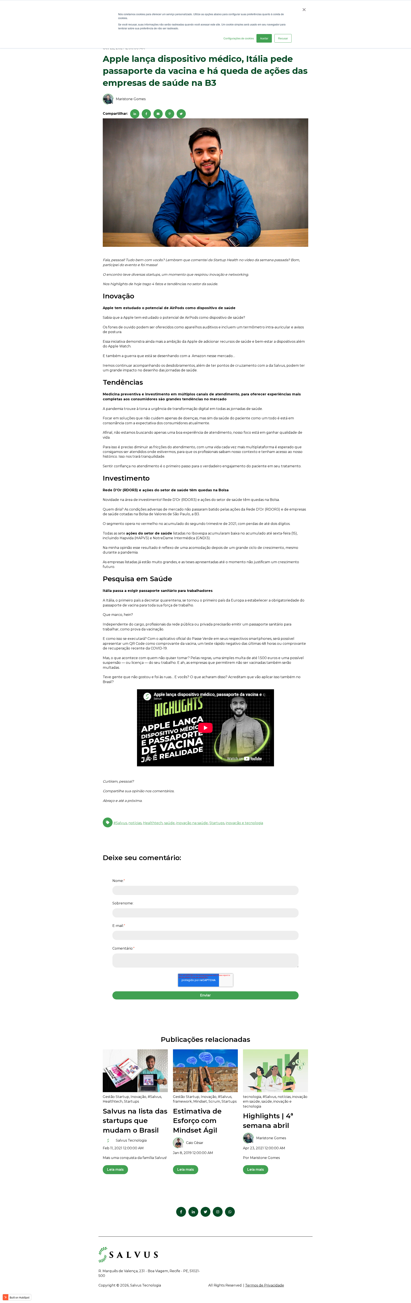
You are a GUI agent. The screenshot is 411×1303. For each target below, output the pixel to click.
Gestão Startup (116, 1097)
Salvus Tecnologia (131, 1140)
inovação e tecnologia (244, 823)
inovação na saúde (192, 823)
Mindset (200, 1101)
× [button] (304, 8)
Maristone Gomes (131, 99)
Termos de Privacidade (264, 1285)
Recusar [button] (283, 38)
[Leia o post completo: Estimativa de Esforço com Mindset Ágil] (205, 1070)
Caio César (194, 1143)
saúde (169, 823)
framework (182, 1101)
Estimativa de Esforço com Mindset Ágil (197, 1121)
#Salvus (120, 823)
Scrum (214, 1101)
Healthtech (153, 823)
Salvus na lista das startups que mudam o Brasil (135, 1121)
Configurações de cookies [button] (238, 38)
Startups (216, 823)
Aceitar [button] (264, 38)
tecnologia (252, 1097)
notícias (134, 823)
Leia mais (115, 1169)
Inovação (138, 1097)
